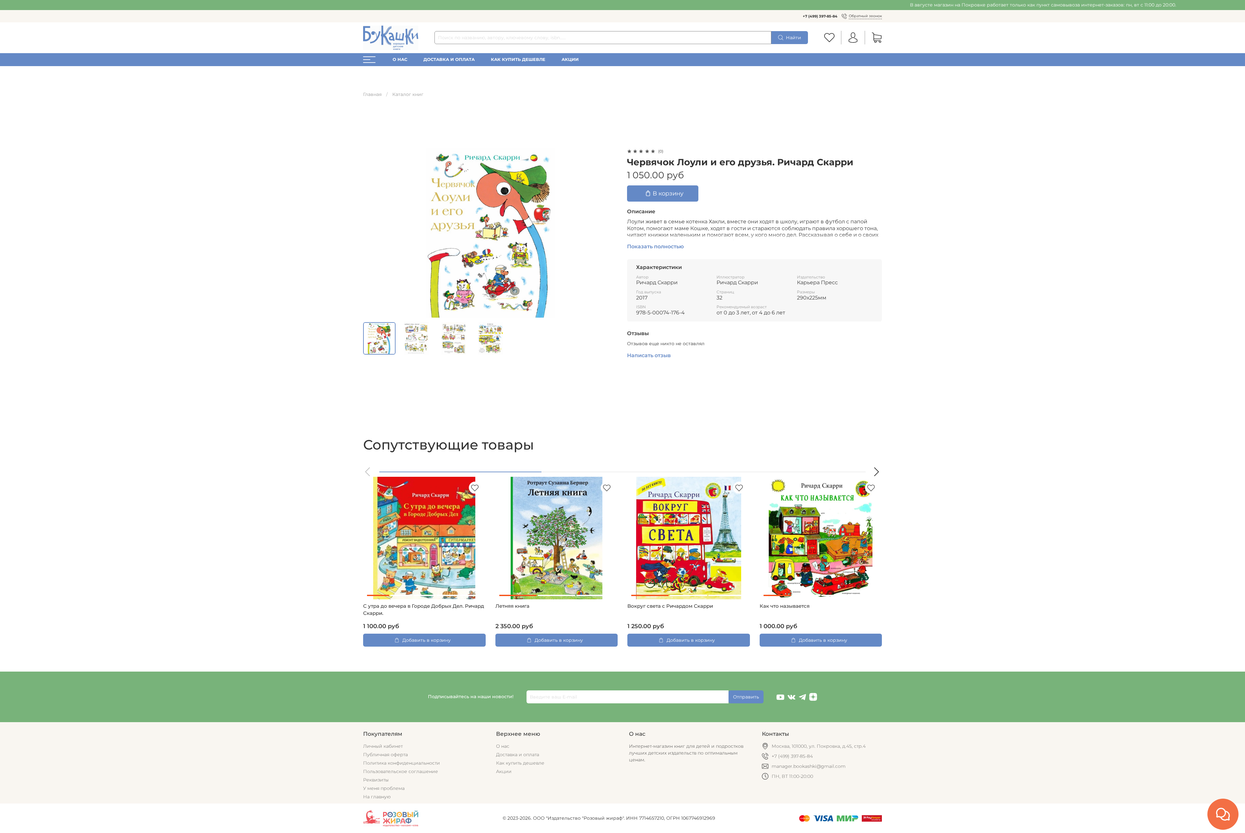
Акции (570, 59)
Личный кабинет (383, 746)
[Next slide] (609, 233)
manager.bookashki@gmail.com (809, 766)
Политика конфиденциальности (401, 763)
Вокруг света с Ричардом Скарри (670, 606)
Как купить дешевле (518, 59)
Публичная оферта (385, 754)
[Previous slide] (372, 233)
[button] (368, 471)
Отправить (746, 697)
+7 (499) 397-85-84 (820, 16)
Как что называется (785, 606)
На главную (377, 797)
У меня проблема (384, 788)
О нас (400, 59)
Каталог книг (407, 94)
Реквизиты (376, 780)
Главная (372, 94)
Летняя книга (512, 606)
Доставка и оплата (449, 59)
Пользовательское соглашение (400, 771)
